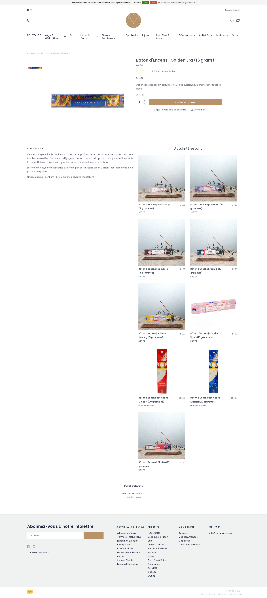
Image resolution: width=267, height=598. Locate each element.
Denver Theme (208, 594)
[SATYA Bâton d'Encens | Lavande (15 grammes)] (213, 178)
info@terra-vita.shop (39, 552)
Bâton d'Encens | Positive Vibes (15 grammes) (204, 335)
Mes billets (184, 540)
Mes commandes (188, 536)
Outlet (236, 35)
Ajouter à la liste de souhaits (170, 109)
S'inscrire (183, 533)
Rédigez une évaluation (164, 71)
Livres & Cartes (85, 37)
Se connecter (232, 10)
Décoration (186, 35)
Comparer (199, 109)
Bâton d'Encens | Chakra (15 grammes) (153, 464)
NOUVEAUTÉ (34, 35)
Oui (145, 3)
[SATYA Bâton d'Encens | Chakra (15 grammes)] (161, 435)
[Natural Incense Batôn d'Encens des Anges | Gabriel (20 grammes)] (213, 371)
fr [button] (30, 10)
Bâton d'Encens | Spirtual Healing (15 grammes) (152, 335)
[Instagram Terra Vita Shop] (34, 546)
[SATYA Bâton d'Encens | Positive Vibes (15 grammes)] (213, 306)
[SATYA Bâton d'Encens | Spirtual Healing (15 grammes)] (161, 306)
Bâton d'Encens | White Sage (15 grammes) (154, 206)
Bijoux (145, 35)
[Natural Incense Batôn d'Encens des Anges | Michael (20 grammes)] (161, 371)
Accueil (30, 53)
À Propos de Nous (126, 533)
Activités (204, 35)
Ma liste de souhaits (189, 544)
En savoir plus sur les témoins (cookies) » (176, 3)
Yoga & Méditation (51, 37)
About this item (36, 148)
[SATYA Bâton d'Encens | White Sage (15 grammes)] (161, 178)
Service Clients (125, 560)
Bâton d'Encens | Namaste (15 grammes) (153, 270)
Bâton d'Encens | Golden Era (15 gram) (52, 53)
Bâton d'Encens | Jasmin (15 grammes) (205, 270)
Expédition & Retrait (127, 540)
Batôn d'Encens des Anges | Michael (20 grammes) (153, 399)
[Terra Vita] (133, 20)
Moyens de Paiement (128, 552)
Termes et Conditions (129, 536)
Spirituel (131, 35)
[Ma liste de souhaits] (232, 20)
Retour (120, 556)
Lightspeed (236, 594)
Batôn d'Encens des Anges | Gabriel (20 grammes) (205, 399)
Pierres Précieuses (108, 37)
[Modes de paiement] (30, 592)
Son (72, 35)
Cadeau (221, 35)
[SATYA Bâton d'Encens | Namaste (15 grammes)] (161, 242)
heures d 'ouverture (127, 564)
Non (153, 3)
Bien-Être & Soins (163, 37)
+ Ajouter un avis (133, 497)
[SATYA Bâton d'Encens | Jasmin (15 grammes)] (213, 242)
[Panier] (238, 20)
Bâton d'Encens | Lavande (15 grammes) (206, 206)
